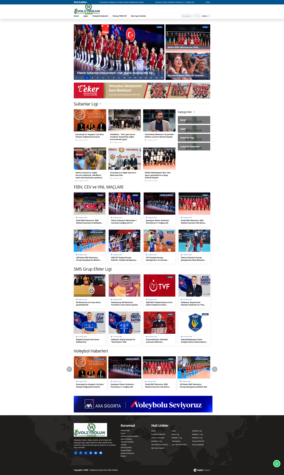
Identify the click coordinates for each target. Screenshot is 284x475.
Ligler (85, 16)
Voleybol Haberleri (100, 16)
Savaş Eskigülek (198, 444)
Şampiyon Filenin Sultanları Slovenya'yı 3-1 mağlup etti (135, 2)
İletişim (123, 456)
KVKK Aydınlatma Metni (129, 436)
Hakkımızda (125, 430)
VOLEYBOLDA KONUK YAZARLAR (159, 444)
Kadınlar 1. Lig (197, 434)
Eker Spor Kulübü (138, 16)
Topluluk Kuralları (127, 442)
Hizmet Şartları (126, 447)
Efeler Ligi (175, 434)
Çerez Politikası (126, 439)
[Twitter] (81, 453)
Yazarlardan (176, 441)
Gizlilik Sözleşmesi (127, 453)
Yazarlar (123, 445)
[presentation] (77, 51)
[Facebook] (76, 453)
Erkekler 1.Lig (177, 438)
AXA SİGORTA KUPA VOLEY (179, 444)
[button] (76, 77)
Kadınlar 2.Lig (197, 438)
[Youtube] (96, 453)
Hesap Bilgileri (126, 450)
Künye (123, 433)
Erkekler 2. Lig (156, 441)
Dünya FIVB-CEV (119, 16)
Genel (76, 16)
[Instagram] (86, 453)
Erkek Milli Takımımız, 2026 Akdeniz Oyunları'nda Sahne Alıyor (189, 2)
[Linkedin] (91, 453)
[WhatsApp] (276, 463)
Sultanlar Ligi (197, 431)
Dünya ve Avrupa (157, 438)
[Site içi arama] (198, 16)
